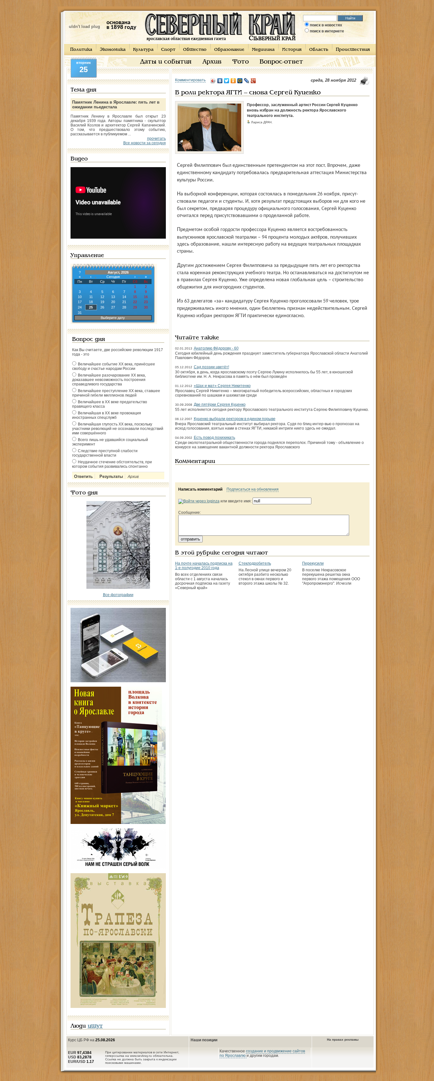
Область (318, 50)
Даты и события (166, 62)
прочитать (156, 138)
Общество (195, 50)
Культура (143, 50)
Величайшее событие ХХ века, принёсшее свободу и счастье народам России (113, 366)
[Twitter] (226, 81)
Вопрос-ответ (281, 62)
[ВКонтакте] (220, 81)
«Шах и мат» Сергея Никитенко (222, 386)
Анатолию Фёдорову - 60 (216, 348)
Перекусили (313, 563)
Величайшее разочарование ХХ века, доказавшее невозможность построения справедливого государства (109, 379)
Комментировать (190, 80)
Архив (211, 62)
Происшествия (353, 50)
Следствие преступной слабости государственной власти (105, 453)
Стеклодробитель (255, 563)
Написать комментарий (200, 489)
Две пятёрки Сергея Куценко (220, 404)
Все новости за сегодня (144, 143)
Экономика (112, 50)
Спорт (168, 50)
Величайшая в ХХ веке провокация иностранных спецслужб (106, 415)
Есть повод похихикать (214, 437)
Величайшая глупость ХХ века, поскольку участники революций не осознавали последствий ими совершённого (117, 428)
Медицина (263, 50)
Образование (229, 50)
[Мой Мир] (240, 81)
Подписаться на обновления (253, 489)
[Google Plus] (253, 81)
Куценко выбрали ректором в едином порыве (234, 419)
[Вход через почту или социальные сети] (199, 501)
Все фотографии (118, 595)
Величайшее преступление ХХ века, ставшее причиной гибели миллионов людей (116, 393)
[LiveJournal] (246, 81)
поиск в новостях (326, 25)
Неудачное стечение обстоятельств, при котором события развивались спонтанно (112, 464)
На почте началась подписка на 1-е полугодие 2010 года (204, 565)
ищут (95, 1026)
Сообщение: (189, 512)
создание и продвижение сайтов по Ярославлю (262, 1053)
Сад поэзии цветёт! (211, 367)
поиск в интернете (327, 31)
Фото (240, 62)
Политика (81, 50)
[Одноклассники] (233, 81)
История (292, 50)
